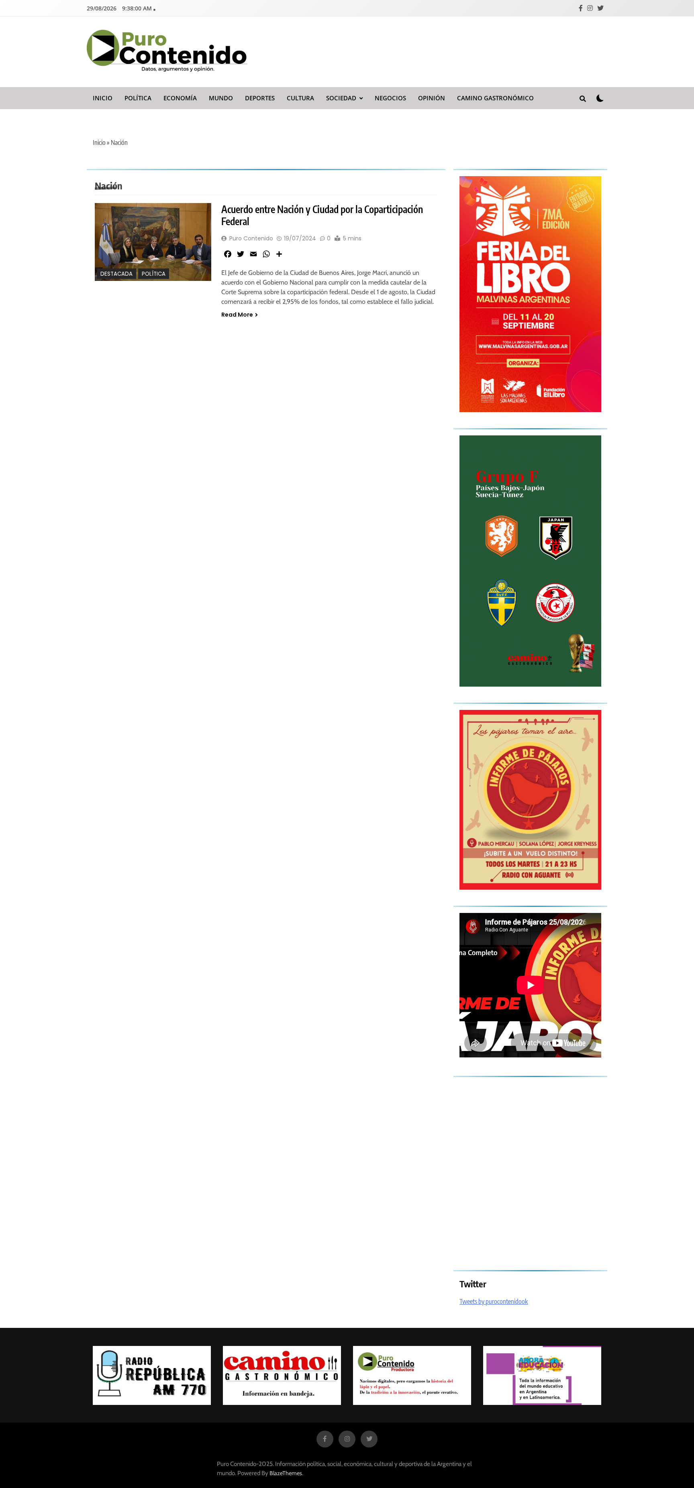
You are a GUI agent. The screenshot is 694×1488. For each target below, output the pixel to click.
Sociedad (341, 98)
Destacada (116, 274)
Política (138, 98)
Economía (180, 98)
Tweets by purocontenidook (493, 1301)
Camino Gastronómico (495, 98)
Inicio (102, 98)
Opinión (431, 98)
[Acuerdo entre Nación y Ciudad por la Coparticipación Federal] (153, 242)
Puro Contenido (251, 238)
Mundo (221, 98)
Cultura (300, 98)
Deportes (260, 98)
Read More (237, 315)
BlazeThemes (285, 1473)
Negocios (390, 98)
